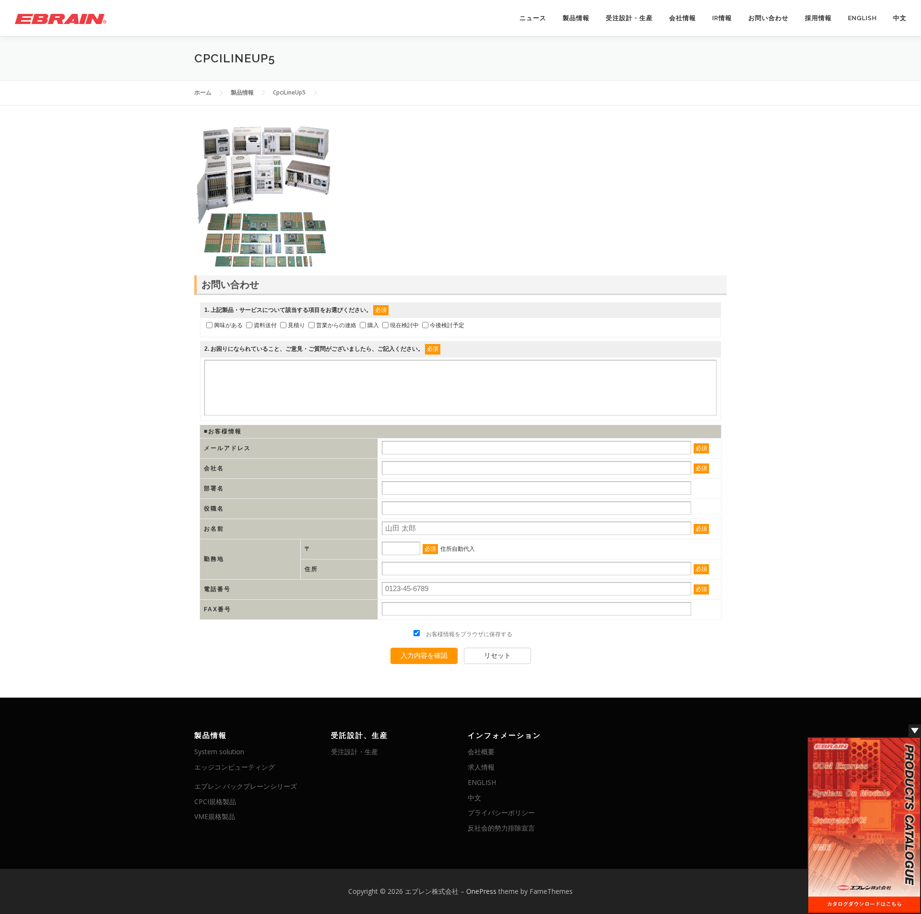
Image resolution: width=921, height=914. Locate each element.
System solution (219, 751)
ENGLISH (862, 18)
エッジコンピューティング (234, 767)
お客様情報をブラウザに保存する (468, 634)
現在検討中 (404, 325)
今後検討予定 (447, 325)
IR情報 (722, 18)
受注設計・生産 (629, 18)
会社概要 (481, 751)
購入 (373, 325)
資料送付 (265, 325)
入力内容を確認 (424, 655)
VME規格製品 (214, 816)
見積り (296, 325)
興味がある (228, 325)
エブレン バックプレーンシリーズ (245, 786)
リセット (497, 655)
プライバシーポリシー (501, 812)
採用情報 (818, 18)
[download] (864, 824)
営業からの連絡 (336, 325)
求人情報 (481, 767)
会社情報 (682, 18)
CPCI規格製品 (215, 801)
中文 (900, 18)
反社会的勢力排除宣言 (501, 827)
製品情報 (576, 18)
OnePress (481, 891)
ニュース (533, 18)
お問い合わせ (768, 18)
